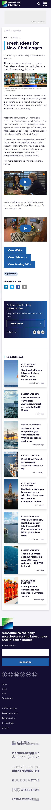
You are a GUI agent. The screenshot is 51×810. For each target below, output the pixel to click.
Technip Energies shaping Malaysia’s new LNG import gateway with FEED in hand (32, 560)
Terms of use (8, 723)
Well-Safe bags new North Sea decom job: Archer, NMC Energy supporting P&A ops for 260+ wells (32, 528)
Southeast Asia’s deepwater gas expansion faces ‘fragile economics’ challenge (31, 434)
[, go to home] (11, 4)
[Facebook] (34, 332)
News (15, 37)
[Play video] (25, 182)
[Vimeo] (22, 674)
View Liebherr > (17, 257)
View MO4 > (15, 250)
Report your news (10, 713)
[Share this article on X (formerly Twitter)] (12, 287)
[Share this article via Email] (24, 287)
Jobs (4, 693)
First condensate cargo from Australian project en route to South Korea (31, 403)
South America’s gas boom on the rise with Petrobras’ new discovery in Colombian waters (32, 495)
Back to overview (13, 31)
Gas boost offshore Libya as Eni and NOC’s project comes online (31, 375)
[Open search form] (39, 4)
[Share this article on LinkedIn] (6, 287)
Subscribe (17, 323)
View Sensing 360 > (19, 264)
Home (6, 37)
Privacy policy (8, 718)
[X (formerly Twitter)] (38, 332)
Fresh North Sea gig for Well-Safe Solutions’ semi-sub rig (32, 464)
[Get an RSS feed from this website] (34, 674)
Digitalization (10, 274)
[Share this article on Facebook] (18, 287)
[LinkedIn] (42, 332)
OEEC (4, 689)
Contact (5, 728)
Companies (7, 698)
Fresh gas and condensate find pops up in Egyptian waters (32, 591)
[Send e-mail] (28, 674)
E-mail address (8, 645)
